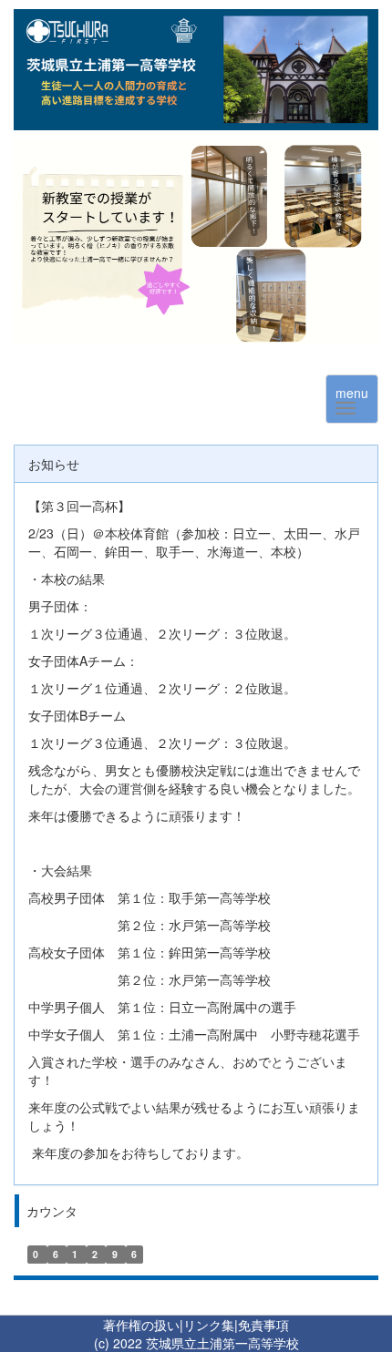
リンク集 (208, 1325)
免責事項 (263, 1325)
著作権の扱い (141, 1325)
